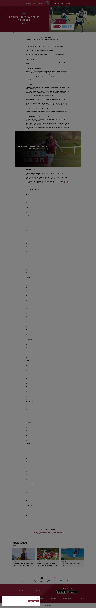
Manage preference (33, 603)
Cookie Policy (15, 602)
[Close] (38, 598)
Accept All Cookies (33, 601)
